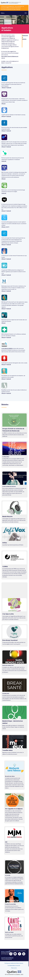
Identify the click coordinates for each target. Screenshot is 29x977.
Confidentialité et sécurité (14, 965)
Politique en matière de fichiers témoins (14, 963)
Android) (9, 244)
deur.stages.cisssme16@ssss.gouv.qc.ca (8, 952)
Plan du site (14, 968)
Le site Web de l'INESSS (6, 348)
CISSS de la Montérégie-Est (6, 959)
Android (9, 87)
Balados (24, 39)
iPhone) (3, 178)
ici (19, 9)
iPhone (3, 87)
